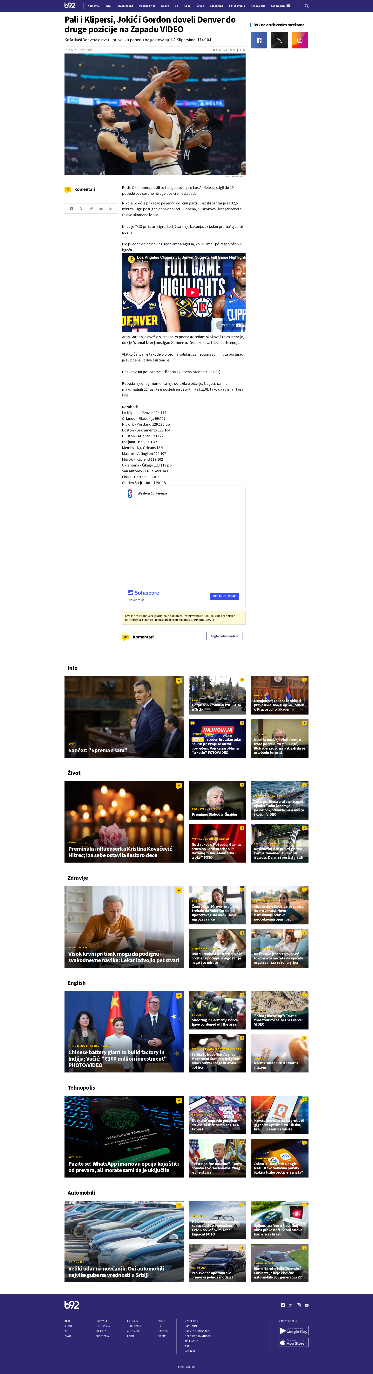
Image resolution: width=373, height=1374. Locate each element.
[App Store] (294, 1343)
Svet (71, 744)
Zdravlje (102, 1321)
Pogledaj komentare (224, 636)
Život (67, 1336)
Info (67, 1321)
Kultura (101, 1331)
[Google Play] (294, 1331)
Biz (66, 1331)
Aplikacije (191, 1341)
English (197, 1014)
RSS (187, 1346)
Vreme (162, 1336)
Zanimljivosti (264, 1220)
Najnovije (94, 6)
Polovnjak (76, 1262)
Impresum (191, 1326)
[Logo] (69, 6)
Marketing (191, 1321)
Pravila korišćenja (197, 1331)
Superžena (103, 1336)
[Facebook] (259, 40)
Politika (260, 695)
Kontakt (190, 1351)
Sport (68, 1326)
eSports (132, 1321)
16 (242, 1142)
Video (162, 1321)
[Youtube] (307, 1305)
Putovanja (103, 1326)
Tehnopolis (134, 1326)
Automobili (134, 1331)
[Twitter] (279, 40)
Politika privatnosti (198, 1336)
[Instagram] (300, 40)
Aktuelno (199, 901)
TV (160, 1326)
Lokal (131, 1336)
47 (125, 637)
